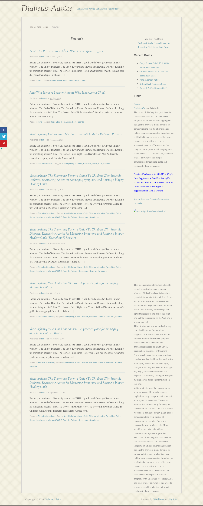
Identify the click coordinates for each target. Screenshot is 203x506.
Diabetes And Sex (45, 163)
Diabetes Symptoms (46, 213)
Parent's (76, 80)
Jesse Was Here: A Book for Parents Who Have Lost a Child (67, 92)
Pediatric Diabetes (46, 317)
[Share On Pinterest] (3, 143)
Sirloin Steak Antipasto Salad (153, 83)
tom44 (44, 57)
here (63, 122)
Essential (87, 163)
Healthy (39, 217)
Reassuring (83, 217)
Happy (32, 217)
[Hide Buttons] (1, 148)
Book (52, 122)
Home (45, 26)
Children (92, 213)
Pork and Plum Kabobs (150, 79)
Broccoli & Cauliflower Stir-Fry (154, 87)
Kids (100, 163)
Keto (40, 80)
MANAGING (57, 217)
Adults (53, 80)
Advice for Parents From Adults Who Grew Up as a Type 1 (66, 51)
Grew (70, 80)
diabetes (78, 163)
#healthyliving (68, 163)
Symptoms (93, 217)
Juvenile (47, 217)
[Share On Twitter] (3, 136)
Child (58, 122)
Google (137, 103)
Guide (94, 163)
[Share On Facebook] (3, 130)
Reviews (93, 271)
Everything (110, 213)
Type (83, 80)
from (65, 80)
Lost (74, 122)
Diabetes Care (140, 108)
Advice (59, 80)
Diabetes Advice (47, 9)
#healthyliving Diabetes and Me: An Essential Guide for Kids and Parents (75, 134)
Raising (74, 217)
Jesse (68, 122)
